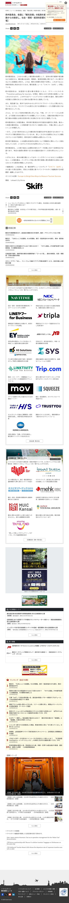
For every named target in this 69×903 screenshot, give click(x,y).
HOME (7, 10)
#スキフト (43, 24)
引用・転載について (23, 891)
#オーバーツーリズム (23, 24)
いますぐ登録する (60, 20)
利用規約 (50, 891)
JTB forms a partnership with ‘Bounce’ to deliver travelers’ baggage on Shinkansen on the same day (34, 843)
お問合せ (29, 896)
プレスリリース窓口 (48, 894)
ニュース (12, 10)
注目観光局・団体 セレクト (17, 458)
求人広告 (20, 896)
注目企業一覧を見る (34, 441)
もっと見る (34, 270)
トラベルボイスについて (24, 889)
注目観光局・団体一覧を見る (34, 540)
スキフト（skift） (55, 167)
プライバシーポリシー (38, 891)
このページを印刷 (58, 28)
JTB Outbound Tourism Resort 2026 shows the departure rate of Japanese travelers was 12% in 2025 (34, 848)
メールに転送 (48, 28)
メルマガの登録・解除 (49, 889)
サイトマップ (21, 894)
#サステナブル (35, 24)
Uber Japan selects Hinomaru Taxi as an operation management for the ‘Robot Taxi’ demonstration (33, 838)
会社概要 (37, 889)
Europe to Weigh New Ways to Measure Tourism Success (39, 176)
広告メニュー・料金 (34, 894)
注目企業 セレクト (14, 284)
